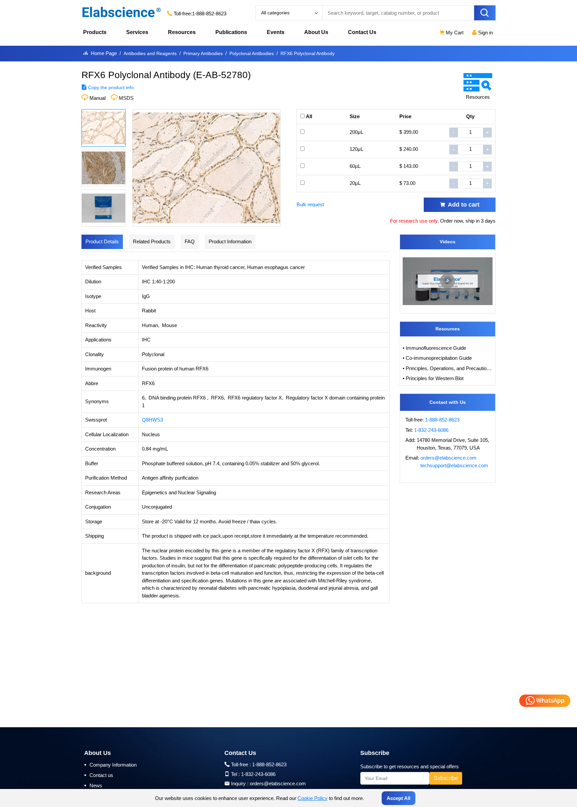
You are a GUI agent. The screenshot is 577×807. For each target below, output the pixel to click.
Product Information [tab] (230, 241)
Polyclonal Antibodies (251, 53)
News (93, 785)
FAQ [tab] (190, 241)
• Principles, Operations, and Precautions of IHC (448, 368)
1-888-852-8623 (209, 13)
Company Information (110, 764)
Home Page (104, 53)
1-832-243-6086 (431, 430)
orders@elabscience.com (448, 458)
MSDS (126, 98)
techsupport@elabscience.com (454, 465)
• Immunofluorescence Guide (434, 348)
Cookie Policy (313, 798)
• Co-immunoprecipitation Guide (437, 358)
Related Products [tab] (152, 241)
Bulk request (310, 204)
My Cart (453, 32)
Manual (97, 98)
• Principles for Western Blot (433, 378)
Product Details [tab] (102, 241)
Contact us (98, 775)
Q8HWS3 (152, 420)
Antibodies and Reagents (150, 53)
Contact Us (362, 32)
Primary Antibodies (203, 53)
